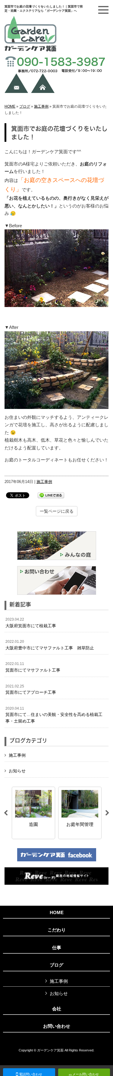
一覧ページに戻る (57, 511)
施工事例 (41, 106)
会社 (56, 1008)
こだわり (57, 930)
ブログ (24, 106)
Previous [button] (6, 813)
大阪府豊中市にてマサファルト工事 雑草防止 (49, 644)
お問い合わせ (56, 1026)
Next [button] (107, 813)
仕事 (56, 947)
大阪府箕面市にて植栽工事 (30, 622)
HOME (10, 106)
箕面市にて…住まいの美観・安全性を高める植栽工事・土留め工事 (53, 714)
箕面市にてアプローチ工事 (30, 689)
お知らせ (17, 770)
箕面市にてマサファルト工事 (32, 667)
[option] (35, 813)
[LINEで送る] (51, 494)
